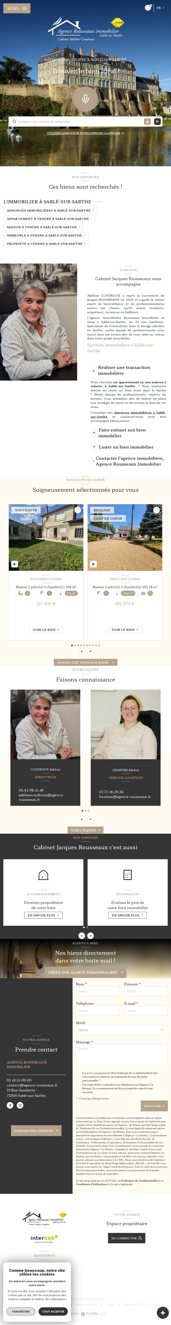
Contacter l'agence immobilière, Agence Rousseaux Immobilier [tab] (130, 461)
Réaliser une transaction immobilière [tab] (124, 370)
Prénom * (132, 983)
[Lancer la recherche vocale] (85, 98)
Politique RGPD (133, 1304)
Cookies (157, 1304)
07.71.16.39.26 (111, 791)
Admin (110, 1304)
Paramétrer (21, 1311)
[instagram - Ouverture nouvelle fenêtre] (20, 1105)
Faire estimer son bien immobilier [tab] (122, 433)
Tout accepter (53, 1311)
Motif (80, 1022)
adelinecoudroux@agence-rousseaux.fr (41, 797)
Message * (84, 1041)
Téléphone (85, 1003)
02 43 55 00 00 (19, 1079)
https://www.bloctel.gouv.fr (118, 1166)
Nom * (81, 983)
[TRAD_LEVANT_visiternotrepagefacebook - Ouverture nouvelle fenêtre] (10, 1105)
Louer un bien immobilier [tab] (126, 447)
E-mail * (131, 1003)
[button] (90, 651)
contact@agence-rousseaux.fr (32, 1084)
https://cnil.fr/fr (142, 1149)
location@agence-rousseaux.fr (125, 796)
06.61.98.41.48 (31, 790)
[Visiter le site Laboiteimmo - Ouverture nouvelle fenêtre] (93, 1314)
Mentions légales (86, 1304)
